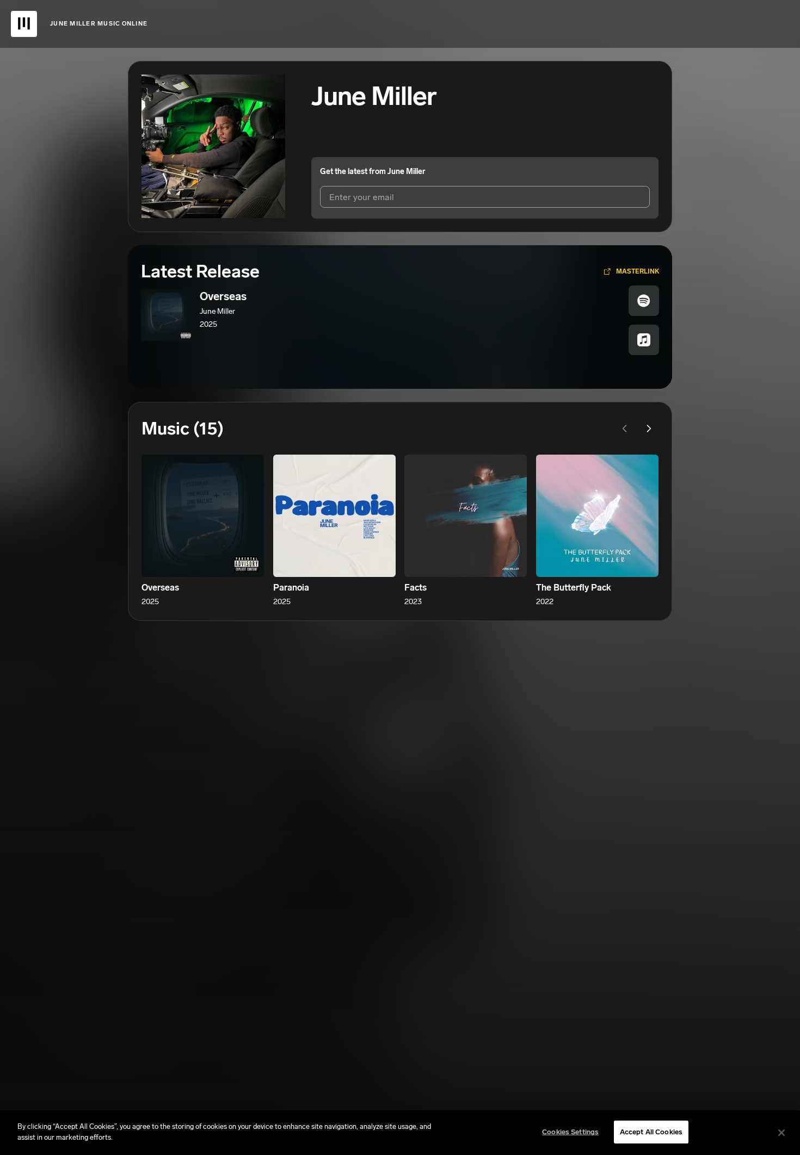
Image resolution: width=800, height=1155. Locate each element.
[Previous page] (625, 428)
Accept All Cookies (651, 1132)
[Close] (781, 1133)
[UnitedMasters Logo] (24, 24)
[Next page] (649, 428)
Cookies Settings (570, 1132)
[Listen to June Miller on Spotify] (644, 300)
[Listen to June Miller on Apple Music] (644, 340)
